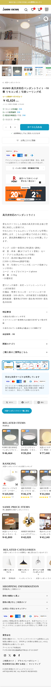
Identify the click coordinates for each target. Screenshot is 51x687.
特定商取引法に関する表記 (14, 664)
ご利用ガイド (8, 661)
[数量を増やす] (15, 127)
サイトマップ (34, 664)
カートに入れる (34, 127)
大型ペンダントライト (12, 82)
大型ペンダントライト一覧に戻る (17, 411)
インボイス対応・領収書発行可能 (27, 168)
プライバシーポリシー (27, 661)
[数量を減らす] (6, 127)
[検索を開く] (26, 9)
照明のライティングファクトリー (21, 669)
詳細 (20, 109)
